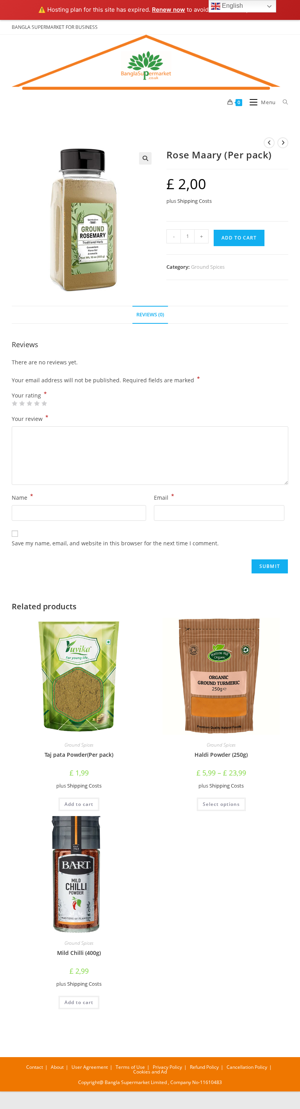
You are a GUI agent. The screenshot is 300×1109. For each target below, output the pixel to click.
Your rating (29, 395)
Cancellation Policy (247, 1067)
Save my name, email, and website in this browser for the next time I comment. (115, 543)
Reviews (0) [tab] (150, 314)
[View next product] (282, 142)
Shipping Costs (194, 201)
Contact (34, 1067)
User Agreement (89, 1067)
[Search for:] (282, 102)
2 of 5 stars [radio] (22, 403)
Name (22, 497)
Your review (30, 418)
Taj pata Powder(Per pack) (79, 754)
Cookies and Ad (150, 1071)
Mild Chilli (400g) (79, 952)
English (231, 5)
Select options (221, 804)
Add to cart (239, 237)
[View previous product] (269, 142)
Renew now (168, 9)
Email (164, 497)
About (57, 1067)
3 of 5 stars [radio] (29, 403)
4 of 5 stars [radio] (36, 403)
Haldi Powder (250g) (221, 754)
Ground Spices (208, 266)
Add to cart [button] (78, 804)
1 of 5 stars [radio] (14, 403)
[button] (145, 158)
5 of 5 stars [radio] (44, 403)
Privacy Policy (167, 1067)
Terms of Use (130, 1067)
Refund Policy (204, 1067)
